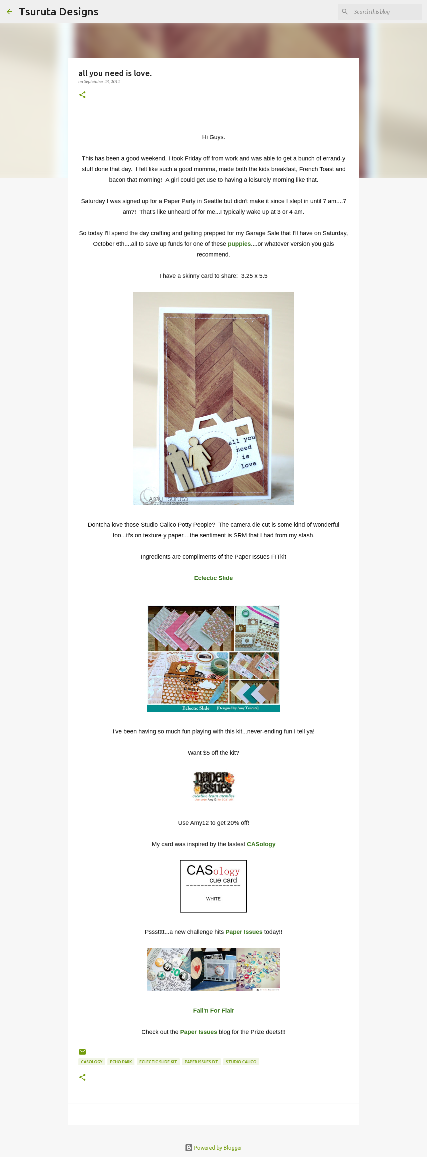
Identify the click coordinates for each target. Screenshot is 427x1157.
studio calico (241, 1062)
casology (91, 1062)
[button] (82, 95)
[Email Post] (82, 1054)
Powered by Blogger (217, 1148)
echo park (121, 1062)
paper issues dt (201, 1062)
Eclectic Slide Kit (158, 1062)
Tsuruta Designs (58, 11)
